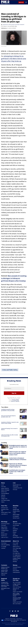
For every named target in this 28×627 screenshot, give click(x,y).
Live (14, 483)
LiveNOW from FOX (17, 488)
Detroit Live (4, 491)
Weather (15, 506)
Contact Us (15, 544)
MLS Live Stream (17, 603)
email (18, 611)
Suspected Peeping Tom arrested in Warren (9, 429)
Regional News (4, 579)
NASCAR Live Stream (16, 589)
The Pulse (3, 486)
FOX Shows (3, 543)
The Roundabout (5, 493)
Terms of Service (15, 401)
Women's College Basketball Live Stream (17, 599)
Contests (3, 548)
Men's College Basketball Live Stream (16, 595)
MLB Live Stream (17, 587)
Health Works (4, 528)
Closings (15, 507)
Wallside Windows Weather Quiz (5, 567)
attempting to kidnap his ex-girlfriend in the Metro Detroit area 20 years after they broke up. (13, 58)
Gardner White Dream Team (4, 570)
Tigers (14, 534)
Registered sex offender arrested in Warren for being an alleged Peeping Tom (18, 465)
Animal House (16, 518)
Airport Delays (16, 514)
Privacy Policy (15, 400)
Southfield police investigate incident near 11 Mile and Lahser (17, 471)
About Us (16, 541)
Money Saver (4, 534)
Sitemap (15, 561)
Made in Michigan (5, 490)
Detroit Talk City (5, 488)
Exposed (3, 575)
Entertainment (6, 541)
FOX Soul (15, 489)
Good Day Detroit (5, 523)
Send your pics (4, 507)
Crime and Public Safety (12, 26)
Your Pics (4, 506)
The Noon (3, 525)
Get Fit (2, 532)
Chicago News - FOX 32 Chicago (5, 583)
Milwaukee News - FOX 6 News (5, 586)
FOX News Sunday (5, 500)
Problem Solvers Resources (16, 559)
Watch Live (21, 2)
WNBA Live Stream (17, 602)
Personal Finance (17, 567)
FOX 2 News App (17, 548)
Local (2, 485)
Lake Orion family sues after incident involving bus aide (9, 435)
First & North (16, 525)
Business (3, 497)
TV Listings (3, 546)
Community (15, 551)
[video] (23, 411)
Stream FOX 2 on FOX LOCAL (17, 485)
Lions (14, 527)
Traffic (14, 512)
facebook (10, 611)
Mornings (4, 521)
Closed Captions (16, 556)
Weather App (16, 509)
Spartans (15, 530)
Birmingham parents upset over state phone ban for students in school (18, 447)
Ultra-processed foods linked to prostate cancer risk (8, 416)
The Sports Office (17, 523)
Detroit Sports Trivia (6, 512)
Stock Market (16, 570)
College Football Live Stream (16, 584)
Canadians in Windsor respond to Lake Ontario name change (10, 423)
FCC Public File (16, 553)
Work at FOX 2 (16, 546)
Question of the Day (4, 510)
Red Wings (15, 535)
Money (15, 565)
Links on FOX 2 (4, 537)
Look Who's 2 (4, 514)
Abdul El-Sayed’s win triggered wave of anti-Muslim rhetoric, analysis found (17, 453)
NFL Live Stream (17, 582)
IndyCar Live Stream (17, 591)
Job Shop (15, 550)
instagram (15, 611)
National (3, 495)
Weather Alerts (16, 511)
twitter (12, 611)
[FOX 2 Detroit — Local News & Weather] (5, 2)
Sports (15, 521)
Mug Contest (4, 527)
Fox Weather (16, 516)
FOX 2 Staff (15, 543)
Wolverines (15, 528)
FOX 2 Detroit (4, 26)
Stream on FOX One (16, 579)
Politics (2, 502)
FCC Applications (17, 555)
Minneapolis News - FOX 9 (5, 589)
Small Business (16, 572)
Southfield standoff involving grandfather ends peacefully (7, 410)
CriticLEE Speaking (5, 544)
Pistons (14, 532)
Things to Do (4, 498)
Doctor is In (4, 535)
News (3, 483)
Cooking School (4, 530)
